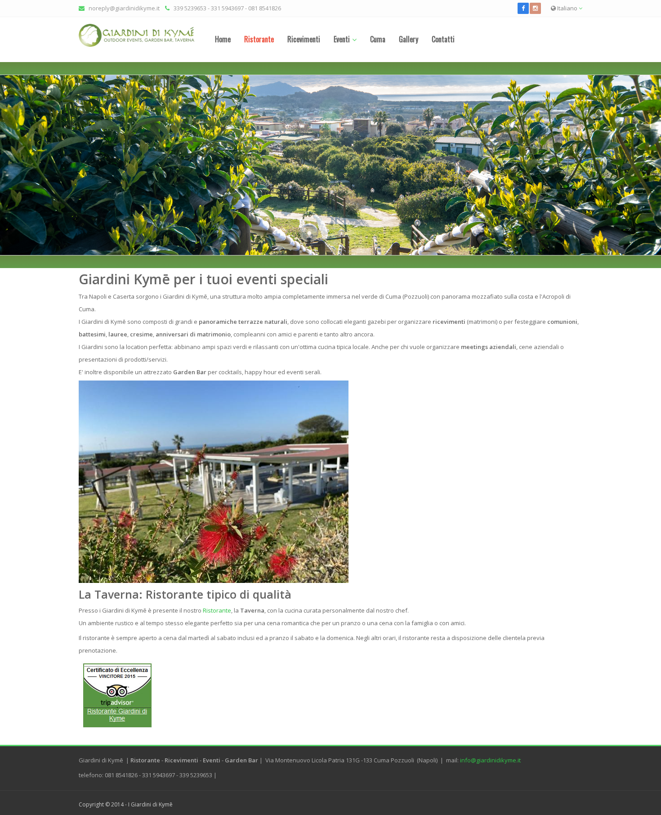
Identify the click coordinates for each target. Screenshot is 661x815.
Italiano (567, 8)
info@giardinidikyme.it (490, 760)
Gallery (408, 39)
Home (223, 39)
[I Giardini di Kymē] (137, 35)
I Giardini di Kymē (150, 804)
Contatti (443, 39)
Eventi (342, 39)
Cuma (377, 39)
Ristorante (259, 39)
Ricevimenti (303, 39)
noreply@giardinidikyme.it (124, 8)
